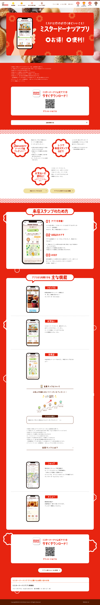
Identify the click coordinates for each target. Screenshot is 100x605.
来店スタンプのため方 (36, 191)
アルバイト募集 (56, 4)
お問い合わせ (70, 4)
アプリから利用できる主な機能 (62, 191)
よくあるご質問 (63, 4)
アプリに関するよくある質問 (50, 570)
